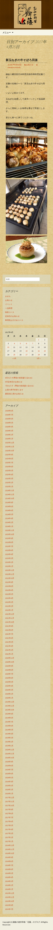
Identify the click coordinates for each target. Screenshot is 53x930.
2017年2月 (9, 837)
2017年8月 (9, 813)
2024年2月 (9, 522)
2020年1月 (9, 698)
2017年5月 (9, 825)
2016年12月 (9, 845)
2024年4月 (9, 518)
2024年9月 (9, 502)
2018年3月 (9, 785)
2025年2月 (9, 482)
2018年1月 (9, 793)
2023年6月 (9, 550)
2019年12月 (9, 702)
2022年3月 (9, 602)
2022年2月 (9, 606)
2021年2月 (9, 650)
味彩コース (9, 312)
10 (8, 347)
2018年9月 (9, 761)
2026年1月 (9, 438)
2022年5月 (9, 594)
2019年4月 (9, 734)
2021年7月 (9, 634)
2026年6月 (9, 419)
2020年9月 (9, 666)
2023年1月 (9, 566)
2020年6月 (9, 678)
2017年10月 (9, 805)
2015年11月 (9, 897)
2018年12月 (9, 750)
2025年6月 (9, 466)
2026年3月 (9, 430)
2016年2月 (9, 885)
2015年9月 (9, 905)
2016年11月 (9, 849)
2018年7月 (9, 769)
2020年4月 (9, 686)
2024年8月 (9, 506)
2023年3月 (9, 558)
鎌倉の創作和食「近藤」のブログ (26, 922)
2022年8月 (9, 586)
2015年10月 (9, 901)
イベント (8, 304)
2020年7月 (9, 674)
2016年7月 (9, 865)
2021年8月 (9, 630)
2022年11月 (9, 574)
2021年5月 (9, 642)
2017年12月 (9, 797)
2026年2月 (9, 434)
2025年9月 (9, 454)
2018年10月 (9, 757)
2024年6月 (9, 510)
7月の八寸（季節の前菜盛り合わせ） (20, 386)
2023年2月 (9, 562)
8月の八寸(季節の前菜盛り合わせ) (18, 378)
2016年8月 (9, 861)
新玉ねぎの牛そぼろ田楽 (22, 60)
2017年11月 (9, 801)
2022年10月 (9, 578)
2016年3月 (9, 881)
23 (45, 351)
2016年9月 (9, 857)
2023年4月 (9, 554)
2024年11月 (9, 494)
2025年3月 (9, 478)
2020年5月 (9, 682)
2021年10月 (9, 622)
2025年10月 (9, 450)
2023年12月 (9, 530)
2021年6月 (9, 638)
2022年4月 (9, 598)
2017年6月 (9, 821)
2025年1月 (9, 486)
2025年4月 (9, 474)
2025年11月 (9, 446)
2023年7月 (9, 546)
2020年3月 (9, 690)
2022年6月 (9, 590)
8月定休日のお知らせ (13, 382)
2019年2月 (9, 742)
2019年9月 (9, 714)
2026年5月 (9, 423)
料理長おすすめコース (14, 320)
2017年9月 (9, 809)
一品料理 (8, 308)
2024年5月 (9, 514)
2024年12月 (9, 490)
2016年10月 (9, 853)
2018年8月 (9, 765)
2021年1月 (9, 654)
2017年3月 (9, 833)
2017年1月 (9, 841)
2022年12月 (9, 570)
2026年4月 (9, 427)
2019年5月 (9, 730)
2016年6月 (9, 869)
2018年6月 (9, 773)
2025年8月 (9, 458)
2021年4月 (9, 646)
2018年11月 (9, 753)
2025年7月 (9, 462)
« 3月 (14, 358)
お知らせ (29, 65)
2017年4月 (9, 829)
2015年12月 (9, 893)
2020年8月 (9, 670)
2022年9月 (9, 582)
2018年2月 (9, 789)
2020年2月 (9, 694)
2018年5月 (9, 777)
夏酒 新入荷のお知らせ (14, 394)
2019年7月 (9, 722)
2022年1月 (9, 610)
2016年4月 (9, 877)
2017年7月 (9, 817)
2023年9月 (9, 538)
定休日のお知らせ (12, 316)
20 (26, 351)
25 (14, 354)
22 (39, 351)
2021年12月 (9, 614)
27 (26, 354)
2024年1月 (9, 526)
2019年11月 (9, 706)
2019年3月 (9, 738)
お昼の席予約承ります (14, 390)
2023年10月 (9, 534)
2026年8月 (9, 411)
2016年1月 (9, 889)
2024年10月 (9, 498)
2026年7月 (9, 415)
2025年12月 (9, 442)
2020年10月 (9, 662)
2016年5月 (9, 873)
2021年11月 (9, 618)
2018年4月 (9, 781)
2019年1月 (9, 746)
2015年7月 (9, 909)
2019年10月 (9, 710)
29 (39, 354)
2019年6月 (9, 726)
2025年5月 (9, 470)
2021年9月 (9, 626)
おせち (8, 296)
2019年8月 (9, 718)
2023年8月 (9, 542)
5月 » (39, 358)
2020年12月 (9, 658)
